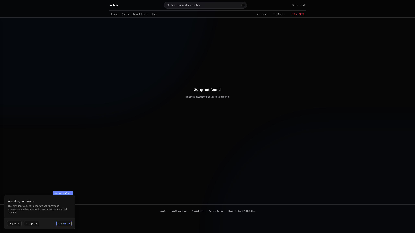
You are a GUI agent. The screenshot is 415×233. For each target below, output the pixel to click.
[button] (294, 5)
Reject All (14, 223)
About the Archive (178, 211)
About (162, 211)
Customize (64, 223)
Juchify (113, 5)
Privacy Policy (197, 211)
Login (303, 5)
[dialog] (39, 212)
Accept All (31, 223)
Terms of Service (216, 211)
